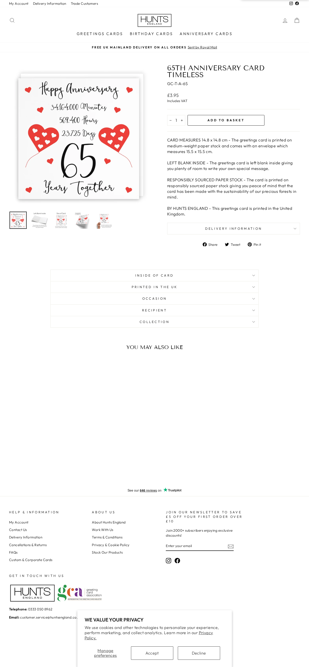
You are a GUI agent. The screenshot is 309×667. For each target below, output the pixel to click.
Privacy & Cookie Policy (110, 545)
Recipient (154, 310)
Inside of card (154, 275)
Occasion (154, 298)
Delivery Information (49, 3)
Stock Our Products (107, 552)
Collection (154, 322)
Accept (152, 653)
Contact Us (18, 530)
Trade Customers (84, 3)
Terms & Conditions (107, 537)
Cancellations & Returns (28, 545)
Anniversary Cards (206, 33)
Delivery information (233, 229)
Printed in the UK (154, 287)
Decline (199, 653)
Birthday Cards (151, 33)
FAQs (13, 552)
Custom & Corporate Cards (30, 560)
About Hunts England (109, 522)
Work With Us (102, 530)
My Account (19, 3)
